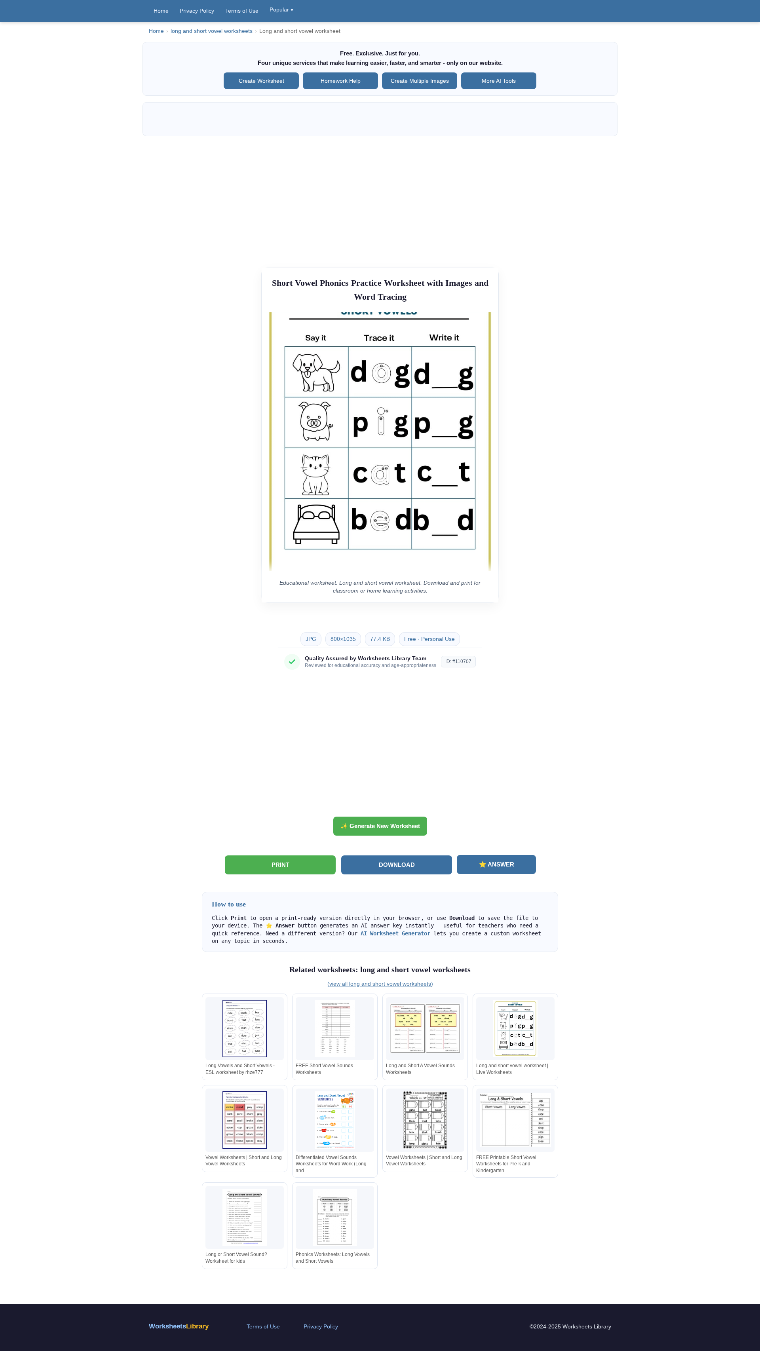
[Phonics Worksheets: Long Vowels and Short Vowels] (334, 1217)
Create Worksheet (261, 81)
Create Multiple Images (420, 81)
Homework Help (341, 81)
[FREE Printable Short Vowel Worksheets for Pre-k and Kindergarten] (515, 1120)
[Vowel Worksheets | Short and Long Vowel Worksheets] (244, 1120)
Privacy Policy (197, 11)
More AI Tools (499, 81)
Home (161, 11)
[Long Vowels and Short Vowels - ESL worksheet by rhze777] (244, 1028)
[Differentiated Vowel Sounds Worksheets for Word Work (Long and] (334, 1120)
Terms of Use (241, 11)
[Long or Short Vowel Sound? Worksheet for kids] (244, 1217)
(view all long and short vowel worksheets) (380, 983)
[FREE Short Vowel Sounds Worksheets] (334, 1028)
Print (280, 864)
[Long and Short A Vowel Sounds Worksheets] (425, 1028)
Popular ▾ (281, 9)
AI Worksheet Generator (395, 933)
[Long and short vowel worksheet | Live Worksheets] (515, 1028)
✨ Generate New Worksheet (380, 826)
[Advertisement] (380, 198)
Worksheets (179, 1326)
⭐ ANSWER (496, 864)
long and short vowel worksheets (212, 31)
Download (397, 864)
